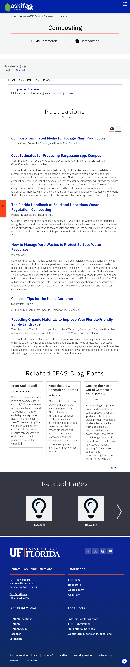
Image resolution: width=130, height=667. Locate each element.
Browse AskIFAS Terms (29, 16)
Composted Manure (24, 89)
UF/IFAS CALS (18, 629)
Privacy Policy (105, 655)
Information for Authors (83, 619)
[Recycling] (91, 508)
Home (13, 16)
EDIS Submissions (79, 624)
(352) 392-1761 (20, 597)
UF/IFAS (15, 624)
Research (15, 634)
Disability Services (83, 655)
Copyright (74, 594)
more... (114, 467)
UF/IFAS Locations (21, 619)
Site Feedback (18, 594)
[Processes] (39, 508)
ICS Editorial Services (81, 629)
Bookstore (74, 585)
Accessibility (76, 589)
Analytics (14, 660)
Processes (48, 16)
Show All (67, 117)
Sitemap (48, 655)
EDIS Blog (74, 580)
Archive (63, 655)
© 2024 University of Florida (23, 655)
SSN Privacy (31, 660)
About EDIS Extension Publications (90, 634)
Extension (16, 638)
